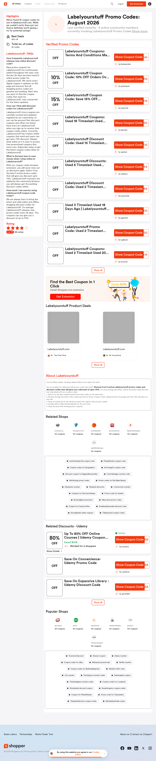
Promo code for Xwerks (113, 493)
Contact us (136, 734)
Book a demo (10, 734)
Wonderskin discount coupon (81, 688)
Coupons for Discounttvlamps (83, 493)
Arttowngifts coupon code (114, 467)
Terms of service (45, 751)
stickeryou (59, 431)
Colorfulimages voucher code (118, 474)
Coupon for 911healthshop (81, 695)
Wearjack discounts (96, 487)
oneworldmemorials (117, 626)
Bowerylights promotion (83, 500)
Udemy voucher (121, 656)
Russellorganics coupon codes (113, 688)
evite (75, 626)
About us (124, 734)
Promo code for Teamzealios (112, 695)
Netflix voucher (125, 662)
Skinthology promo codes (79, 480)
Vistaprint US (78, 431)
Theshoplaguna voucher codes (81, 682)
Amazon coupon (99, 656)
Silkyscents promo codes (111, 500)
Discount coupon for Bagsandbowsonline (81, 474)
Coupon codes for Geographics (82, 467)
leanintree (95, 626)
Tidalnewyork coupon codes (113, 513)
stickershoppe (97, 643)
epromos (58, 626)
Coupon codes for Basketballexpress (85, 669)
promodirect (114, 431)
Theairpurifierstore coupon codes (83, 701)
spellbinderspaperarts (100, 448)
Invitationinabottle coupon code (81, 461)
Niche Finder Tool (44, 734)
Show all (98, 270)
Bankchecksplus (133, 431)
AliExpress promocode (101, 662)
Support (148, 734)
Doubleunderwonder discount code (112, 506)
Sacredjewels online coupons (82, 513)
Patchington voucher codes (94, 675)
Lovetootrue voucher (122, 487)
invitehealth (96, 431)
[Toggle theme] (149, 4)
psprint (130, 626)
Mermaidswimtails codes (115, 701)
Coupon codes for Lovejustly (113, 682)
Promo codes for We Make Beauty (112, 480)
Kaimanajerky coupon (122, 675)
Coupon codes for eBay (73, 662)
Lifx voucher (69, 675)
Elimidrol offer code (116, 669)
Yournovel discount (76, 656)
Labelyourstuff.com (58, 349)
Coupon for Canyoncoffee (79, 506)
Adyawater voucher (72, 487)
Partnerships (26, 734)
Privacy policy (30, 751)
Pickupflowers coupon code (115, 461)
